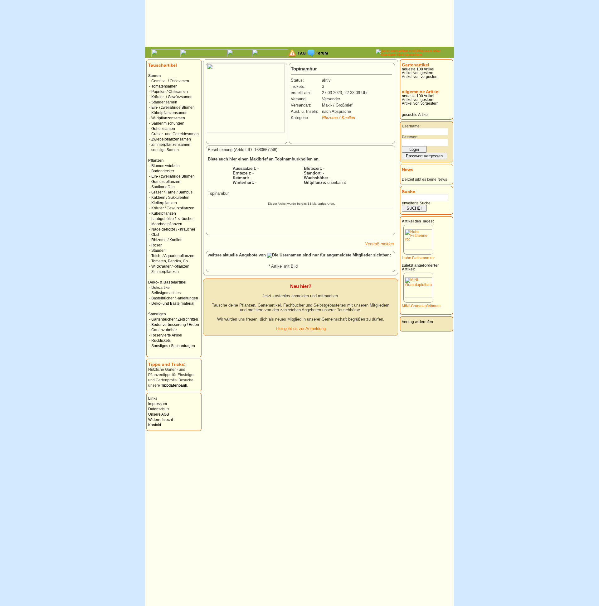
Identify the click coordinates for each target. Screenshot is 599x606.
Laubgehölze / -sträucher (172, 219)
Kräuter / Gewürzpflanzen (172, 208)
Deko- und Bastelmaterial (172, 303)
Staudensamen (164, 102)
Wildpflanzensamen (168, 118)
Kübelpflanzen (163, 213)
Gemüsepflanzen (165, 182)
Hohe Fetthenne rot (418, 258)
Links (152, 398)
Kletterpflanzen (164, 203)
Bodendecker (162, 171)
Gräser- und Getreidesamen (175, 134)
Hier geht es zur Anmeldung (301, 328)
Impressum (157, 404)
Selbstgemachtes (166, 293)
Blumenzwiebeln (165, 166)
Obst (155, 234)
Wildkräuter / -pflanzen (170, 266)
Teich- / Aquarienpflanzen (172, 256)
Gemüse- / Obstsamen (170, 81)
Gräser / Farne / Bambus (171, 192)
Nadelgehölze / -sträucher (173, 229)
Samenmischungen (167, 123)
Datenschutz (158, 409)
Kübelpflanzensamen (169, 113)
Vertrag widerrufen (417, 322)
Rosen (157, 245)
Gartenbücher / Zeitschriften (174, 319)
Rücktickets (161, 340)
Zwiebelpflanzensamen (171, 139)
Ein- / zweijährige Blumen (173, 107)
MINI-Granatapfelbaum (421, 306)
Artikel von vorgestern (420, 77)
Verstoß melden (379, 243)
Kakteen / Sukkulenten (170, 197)
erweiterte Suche (416, 203)
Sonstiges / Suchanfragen (173, 346)
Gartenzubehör (164, 330)
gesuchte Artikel (415, 115)
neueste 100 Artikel (418, 69)
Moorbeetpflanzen (166, 224)
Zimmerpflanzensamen (170, 144)
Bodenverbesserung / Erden (175, 325)
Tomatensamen (164, 86)
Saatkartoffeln (163, 187)
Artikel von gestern (417, 73)
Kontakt (154, 425)
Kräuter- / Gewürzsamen (171, 97)
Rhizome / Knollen (167, 240)
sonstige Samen (165, 150)
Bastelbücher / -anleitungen (174, 298)
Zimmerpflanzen (165, 272)
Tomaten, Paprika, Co (169, 261)
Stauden (158, 250)
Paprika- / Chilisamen (169, 91)
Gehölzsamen (163, 129)
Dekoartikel (161, 287)
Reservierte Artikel (166, 335)
